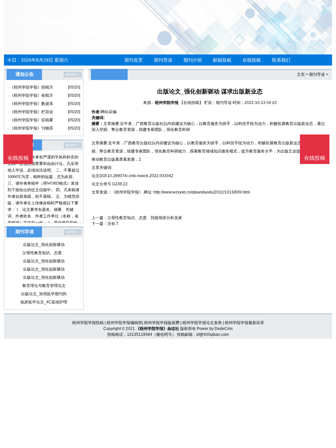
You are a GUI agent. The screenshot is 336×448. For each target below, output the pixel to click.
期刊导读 (163, 60)
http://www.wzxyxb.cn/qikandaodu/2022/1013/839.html (202, 192)
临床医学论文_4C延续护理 (43, 302)
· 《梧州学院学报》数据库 (30, 103)
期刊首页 (133, 60)
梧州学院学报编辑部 (124, 322)
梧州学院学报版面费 (161, 322)
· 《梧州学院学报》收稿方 (30, 95)
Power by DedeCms (215, 328)
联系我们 (281, 60)
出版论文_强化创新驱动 (44, 244)
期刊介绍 (192, 60)
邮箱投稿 (222, 60)
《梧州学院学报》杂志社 (157, 328)
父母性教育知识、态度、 (44, 253)
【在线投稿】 (191, 102)
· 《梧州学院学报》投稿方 (30, 87)
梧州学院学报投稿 (88, 322)
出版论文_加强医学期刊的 (44, 294)
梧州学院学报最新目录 (244, 322)
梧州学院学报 (166, 102)
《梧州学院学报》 (127, 192)
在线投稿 (251, 60)
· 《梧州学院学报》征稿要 (30, 120)
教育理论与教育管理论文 (44, 285)
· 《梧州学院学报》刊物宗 (30, 128)
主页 (301, 74)
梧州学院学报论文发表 (202, 322)
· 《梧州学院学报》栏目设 (30, 112)
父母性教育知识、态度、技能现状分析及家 (144, 217)
